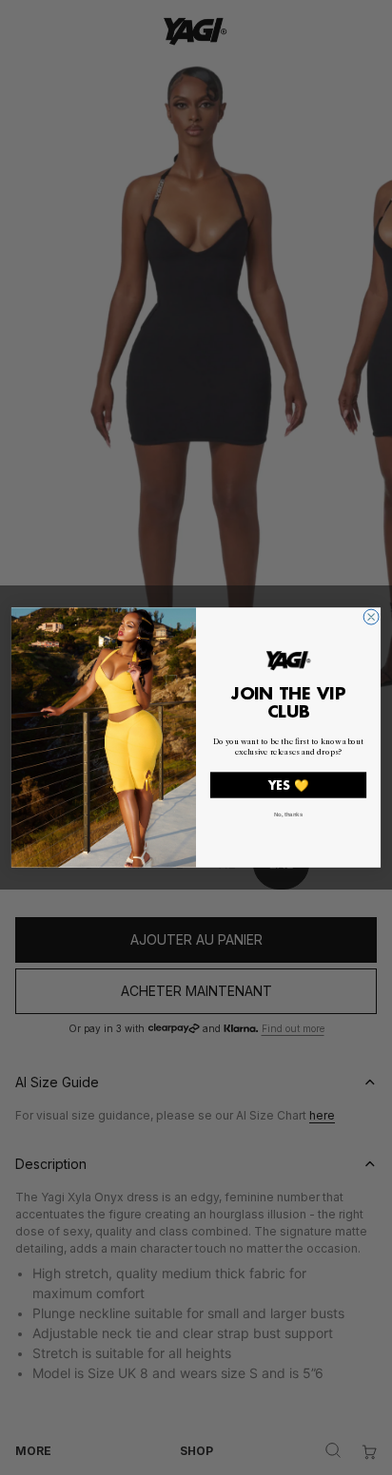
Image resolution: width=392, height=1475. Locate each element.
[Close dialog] (371, 616)
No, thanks (288, 815)
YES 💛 (288, 785)
